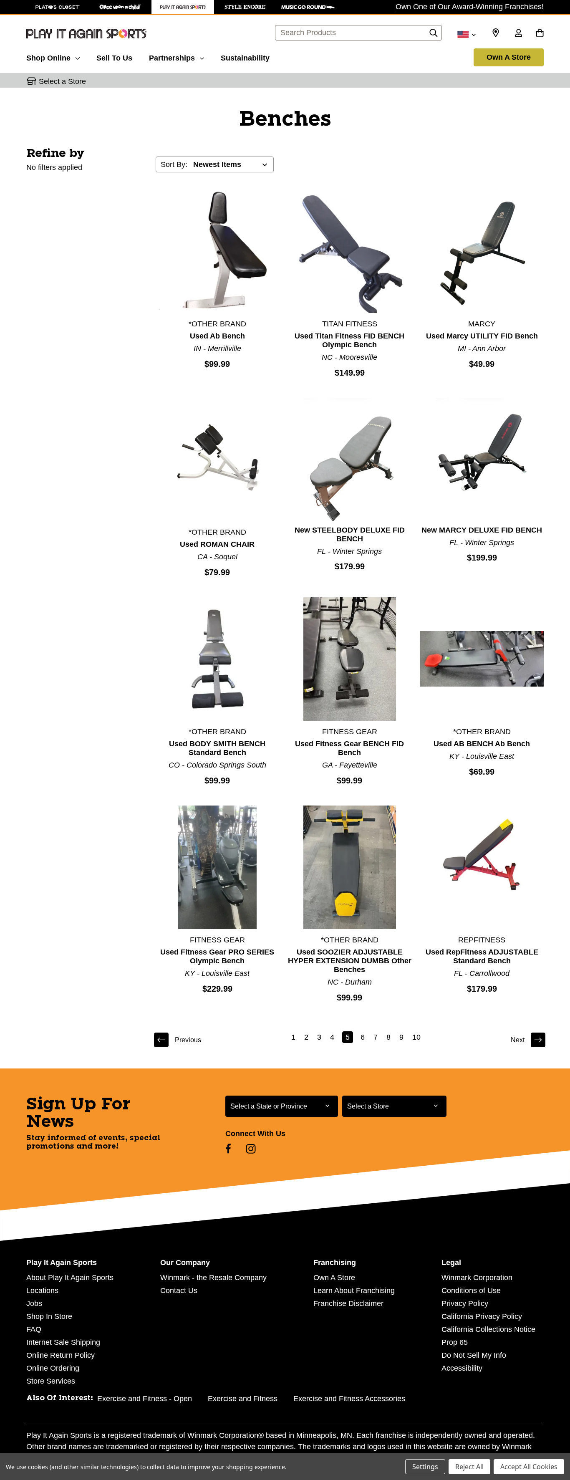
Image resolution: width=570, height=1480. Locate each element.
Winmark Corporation (476, 1277)
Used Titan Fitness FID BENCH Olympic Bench (349, 340)
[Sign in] (518, 34)
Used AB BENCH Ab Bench (482, 744)
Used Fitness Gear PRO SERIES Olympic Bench (217, 956)
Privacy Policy (464, 1303)
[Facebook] (228, 1149)
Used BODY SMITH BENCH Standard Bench (217, 748)
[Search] (433, 35)
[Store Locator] (496, 33)
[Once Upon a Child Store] (120, 7)
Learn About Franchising (354, 1290)
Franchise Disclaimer (348, 1303)
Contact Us (178, 1290)
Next (518, 1039)
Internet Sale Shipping (63, 1342)
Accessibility (461, 1368)
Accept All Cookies (528, 1466)
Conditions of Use (471, 1290)
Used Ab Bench (217, 336)
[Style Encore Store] (245, 7)
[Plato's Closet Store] (57, 7)
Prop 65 (454, 1342)
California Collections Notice (488, 1329)
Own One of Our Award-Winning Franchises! (470, 7)
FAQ (33, 1329)
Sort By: (174, 164)
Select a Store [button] (62, 81)
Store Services (50, 1381)
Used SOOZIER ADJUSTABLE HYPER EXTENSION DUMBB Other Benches (349, 961)
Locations (42, 1290)
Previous (188, 1039)
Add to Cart (217, 251)
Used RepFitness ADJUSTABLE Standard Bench (482, 956)
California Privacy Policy (481, 1316)
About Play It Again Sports (69, 1277)
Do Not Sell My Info (473, 1355)
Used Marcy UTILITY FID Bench (482, 336)
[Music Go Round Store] (308, 7)
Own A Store (509, 57)
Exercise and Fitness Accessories (349, 1398)
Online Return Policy (60, 1355)
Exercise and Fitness (242, 1398)
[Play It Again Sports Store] (182, 7)
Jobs (34, 1303)
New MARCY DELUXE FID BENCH (481, 530)
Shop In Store (49, 1316)
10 (416, 1037)
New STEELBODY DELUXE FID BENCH (350, 534)
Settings (425, 1466)
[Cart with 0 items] (540, 34)
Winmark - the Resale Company (213, 1277)
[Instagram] (251, 1149)
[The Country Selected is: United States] (466, 34)
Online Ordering (52, 1368)
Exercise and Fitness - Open (144, 1398)
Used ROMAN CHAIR (217, 544)
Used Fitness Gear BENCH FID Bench (349, 748)
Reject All (469, 1466)
